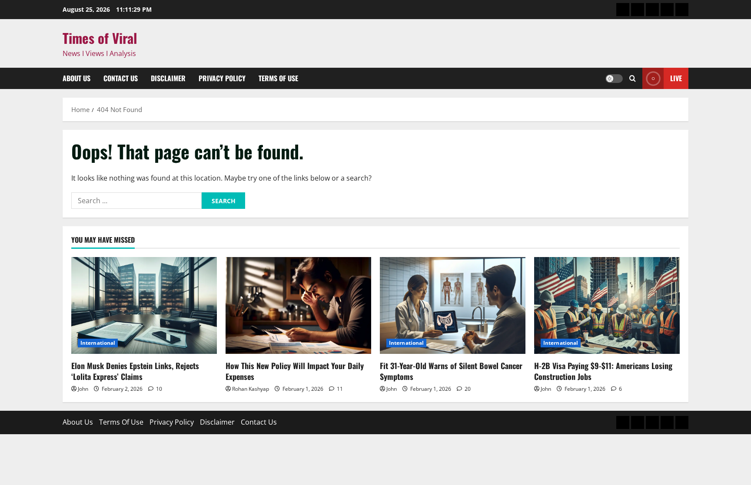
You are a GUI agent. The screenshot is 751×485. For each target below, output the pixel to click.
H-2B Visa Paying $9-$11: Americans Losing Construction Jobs (603, 371)
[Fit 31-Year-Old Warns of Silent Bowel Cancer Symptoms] (452, 305)
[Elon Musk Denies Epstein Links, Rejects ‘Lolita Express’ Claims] (144, 305)
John (83, 389)
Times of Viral (100, 38)
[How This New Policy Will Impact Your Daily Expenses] (298, 305)
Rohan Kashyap (250, 389)
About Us (76, 78)
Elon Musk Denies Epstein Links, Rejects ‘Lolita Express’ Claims (135, 371)
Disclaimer (168, 78)
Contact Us (120, 78)
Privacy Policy (222, 78)
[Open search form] (632, 78)
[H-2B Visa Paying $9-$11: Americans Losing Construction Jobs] (607, 305)
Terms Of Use (278, 78)
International (97, 342)
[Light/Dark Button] (614, 78)
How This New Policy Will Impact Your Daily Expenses (295, 371)
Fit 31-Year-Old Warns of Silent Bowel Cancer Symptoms (451, 371)
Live (676, 78)
